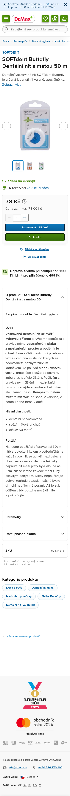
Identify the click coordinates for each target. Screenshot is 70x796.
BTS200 (45, 3)
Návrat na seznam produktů (23, 636)
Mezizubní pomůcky (19, 596)
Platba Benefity (51, 596)
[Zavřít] (65, 4)
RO (35, 785)
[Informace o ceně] (24, 201)
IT (40, 785)
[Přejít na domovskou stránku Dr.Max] (23, 19)
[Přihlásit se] (54, 18)
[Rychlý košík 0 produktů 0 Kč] (64, 18)
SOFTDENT (10, 52)
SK (25, 785)
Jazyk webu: (10, 776)
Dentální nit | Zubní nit (20, 604)
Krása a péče (14, 587)
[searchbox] (35, 29)
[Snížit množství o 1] (9, 217)
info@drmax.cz (18, 767)
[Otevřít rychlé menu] (6, 18)
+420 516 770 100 (50, 767)
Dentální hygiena (43, 587)
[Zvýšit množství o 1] (25, 217)
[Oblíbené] (45, 18)
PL (29, 785)
